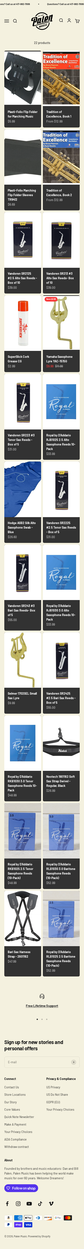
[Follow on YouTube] (29, 1204)
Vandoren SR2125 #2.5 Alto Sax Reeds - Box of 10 (22, 278)
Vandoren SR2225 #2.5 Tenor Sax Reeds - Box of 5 (61, 527)
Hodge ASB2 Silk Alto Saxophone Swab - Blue (22, 527)
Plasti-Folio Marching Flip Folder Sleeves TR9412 (22, 195)
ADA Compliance (15, 1139)
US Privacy (53, 1087)
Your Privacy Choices (18, 1132)
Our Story (10, 1102)
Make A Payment (15, 1124)
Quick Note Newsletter (19, 1117)
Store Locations (15, 1094)
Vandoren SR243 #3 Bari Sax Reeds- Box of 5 (21, 610)
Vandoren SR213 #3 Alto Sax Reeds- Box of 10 (60, 278)
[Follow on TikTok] (40, 1204)
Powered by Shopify (39, 1236)
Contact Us (11, 1087)
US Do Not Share (57, 1094)
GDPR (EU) (53, 1102)
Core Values (12, 1109)
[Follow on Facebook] (7, 1204)
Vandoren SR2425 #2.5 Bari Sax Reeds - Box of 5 (61, 698)
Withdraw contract (16, 1147)
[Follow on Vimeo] (51, 1204)
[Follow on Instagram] (18, 1204)
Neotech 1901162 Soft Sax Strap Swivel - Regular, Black (60, 781)
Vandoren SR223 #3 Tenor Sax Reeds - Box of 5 (21, 439)
